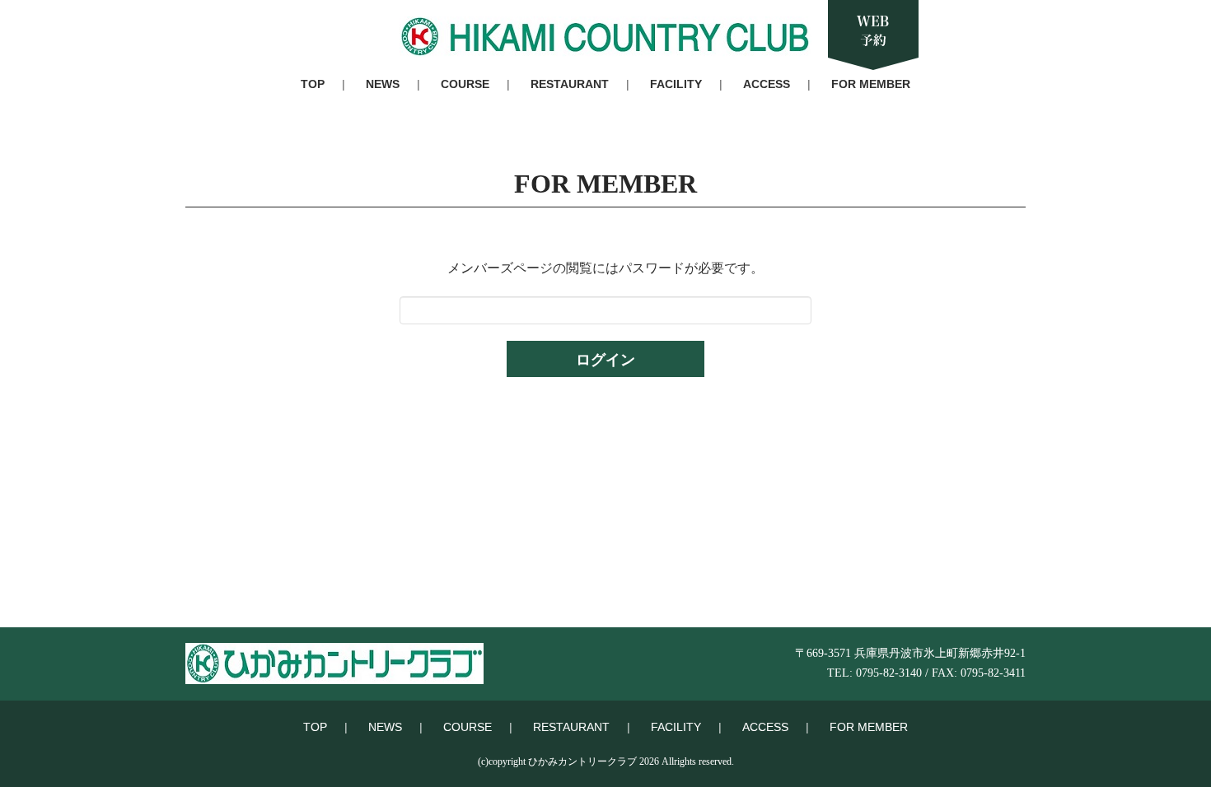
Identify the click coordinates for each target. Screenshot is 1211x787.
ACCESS (766, 84)
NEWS (383, 84)
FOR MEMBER (870, 84)
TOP (313, 84)
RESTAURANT (570, 84)
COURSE (465, 84)
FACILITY (676, 84)
